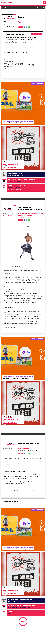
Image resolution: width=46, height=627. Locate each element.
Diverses (27, 622)
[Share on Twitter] (26, 27)
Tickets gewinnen (10, 167)
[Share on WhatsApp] (29, 27)
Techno (43, 622)
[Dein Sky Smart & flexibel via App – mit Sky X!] (23, 103)
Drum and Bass (41, 7)
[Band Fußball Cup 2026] (23, 148)
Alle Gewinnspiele (36, 34)
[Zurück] (1, 7)
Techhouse (37, 622)
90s (44, 434)
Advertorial (40, 83)
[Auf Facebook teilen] (24, 27)
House (31, 622)
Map (20, 26)
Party (4, 7)
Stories (33, 83)
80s (41, 434)
